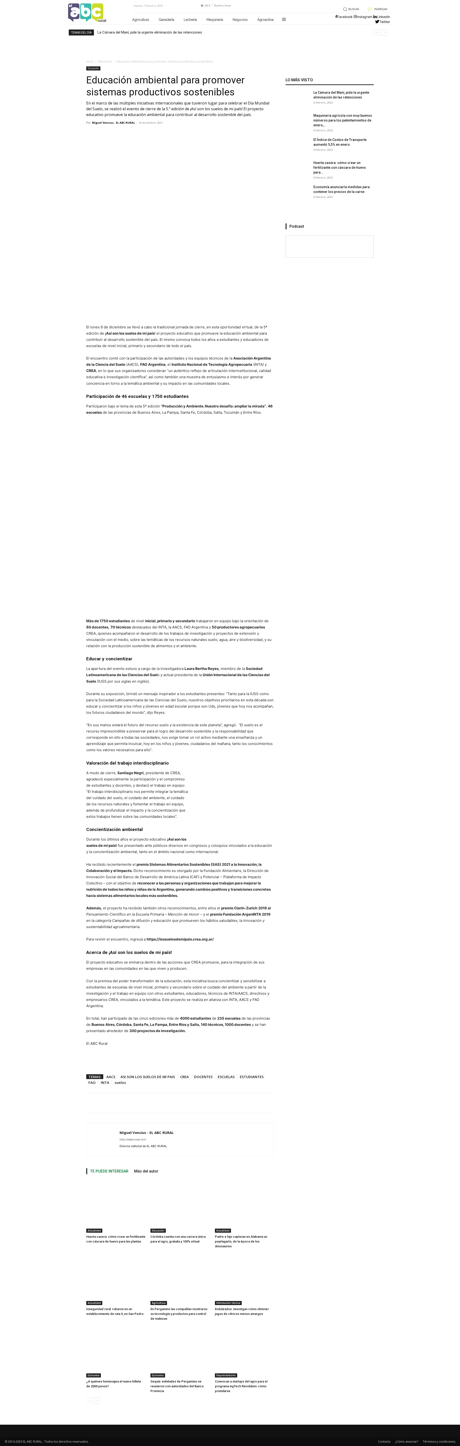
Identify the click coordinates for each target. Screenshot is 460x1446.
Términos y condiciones (439, 1442)
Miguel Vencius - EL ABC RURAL (113, 122)
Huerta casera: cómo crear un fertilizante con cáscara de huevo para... (339, 167)
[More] (262, 1103)
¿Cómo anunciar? (406, 1442)
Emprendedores (226, 1375)
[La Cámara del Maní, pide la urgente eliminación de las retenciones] (298, 102)
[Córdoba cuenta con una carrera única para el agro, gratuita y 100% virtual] (180, 1206)
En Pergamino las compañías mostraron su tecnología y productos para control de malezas (178, 1313)
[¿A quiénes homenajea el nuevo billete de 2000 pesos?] (115, 1351)
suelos (120, 1082)
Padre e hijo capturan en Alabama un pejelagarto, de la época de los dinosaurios (241, 1241)
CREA (184, 1076)
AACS (110, 1076)
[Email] (249, 1103)
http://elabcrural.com (133, 1139)
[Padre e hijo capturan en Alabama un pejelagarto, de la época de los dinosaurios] (244, 1206)
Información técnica (228, 1303)
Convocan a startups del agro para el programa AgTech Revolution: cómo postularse (241, 1386)
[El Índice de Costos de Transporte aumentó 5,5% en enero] (298, 149)
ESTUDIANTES (252, 1076)
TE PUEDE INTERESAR (109, 1171)
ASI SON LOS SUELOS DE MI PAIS (148, 1076)
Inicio (89, 61)
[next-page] (97, 1401)
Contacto (384, 1442)
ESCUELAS (226, 1076)
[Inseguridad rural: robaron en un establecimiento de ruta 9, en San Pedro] (115, 1279)
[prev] (377, 32)
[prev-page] (89, 1401)
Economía (93, 1375)
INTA (105, 1082)
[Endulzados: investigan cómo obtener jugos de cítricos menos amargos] (244, 1279)
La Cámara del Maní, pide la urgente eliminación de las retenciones (150, 32)
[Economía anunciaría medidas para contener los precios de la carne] (298, 197)
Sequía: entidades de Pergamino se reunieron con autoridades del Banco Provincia (177, 1386)
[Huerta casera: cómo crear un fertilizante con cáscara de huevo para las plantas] (115, 1206)
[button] (350, 9)
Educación (105, 61)
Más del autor (146, 1171)
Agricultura (159, 1303)
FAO (92, 1082)
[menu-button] (283, 19)
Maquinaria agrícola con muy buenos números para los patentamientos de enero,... (342, 120)
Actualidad (94, 1230)
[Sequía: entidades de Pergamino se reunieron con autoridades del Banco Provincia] (180, 1351)
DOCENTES (203, 1076)
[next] (385, 32)
